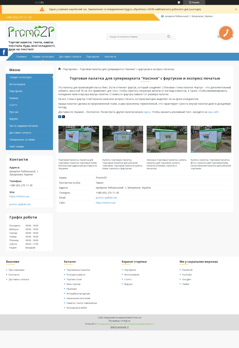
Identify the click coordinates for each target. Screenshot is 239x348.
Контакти (110, 56)
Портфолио (70, 69)
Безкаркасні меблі (77, 307)
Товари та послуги (43, 56)
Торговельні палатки (78, 269)
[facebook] (59, 117)
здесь (147, 112)
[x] (63, 117)
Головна (21, 56)
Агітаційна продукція (78, 293)
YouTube (187, 274)
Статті (13, 105)
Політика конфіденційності (140, 323)
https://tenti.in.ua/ (19, 196)
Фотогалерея (17, 84)
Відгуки (13, 118)
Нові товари (16, 146)
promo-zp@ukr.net (20, 204)
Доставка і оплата (70, 56)
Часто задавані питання (23, 125)
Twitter (185, 284)
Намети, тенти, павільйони (82, 303)
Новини (13, 98)
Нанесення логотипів (78, 298)
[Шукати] (168, 37)
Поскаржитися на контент (110, 323)
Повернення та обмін (22, 139)
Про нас (14, 112)
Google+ (186, 279)
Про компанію (16, 269)
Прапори (72, 288)
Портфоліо (92, 56)
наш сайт (213, 112)
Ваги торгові (73, 284)
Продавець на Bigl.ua (119, 320)
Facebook (187, 269)
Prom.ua (137, 317)
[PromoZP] (31, 31)
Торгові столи (74, 279)
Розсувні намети (76, 274)
